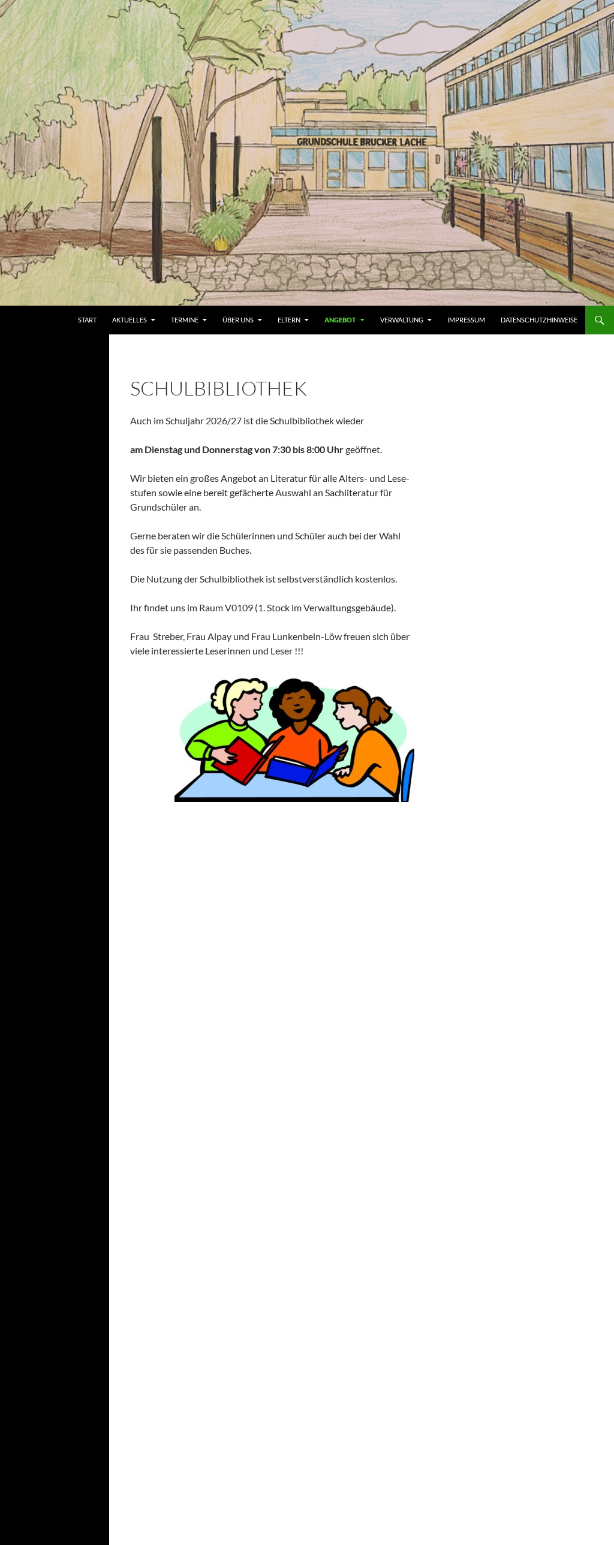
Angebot (340, 320)
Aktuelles (129, 320)
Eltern (289, 320)
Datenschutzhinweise (539, 320)
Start (87, 320)
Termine (184, 320)
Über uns (238, 320)
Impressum (466, 320)
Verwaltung (401, 320)
